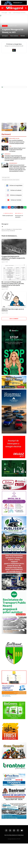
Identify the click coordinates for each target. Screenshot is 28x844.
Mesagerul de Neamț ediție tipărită (10, 179)
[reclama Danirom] (14, 800)
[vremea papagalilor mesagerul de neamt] (14, 750)
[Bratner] (14, 771)
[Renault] (14, 433)
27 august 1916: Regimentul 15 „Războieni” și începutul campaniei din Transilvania (13, 258)
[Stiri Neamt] (14, 8)
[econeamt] (14, 669)
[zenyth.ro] (14, 710)
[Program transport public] (14, 476)
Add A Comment (14, 318)
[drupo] (14, 683)
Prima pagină (4, 12)
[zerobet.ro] (14, 374)
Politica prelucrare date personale (14, 835)
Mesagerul (5, 35)
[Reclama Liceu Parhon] (14, 388)
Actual (10, 12)
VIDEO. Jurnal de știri (7, 215)
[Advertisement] (14, 69)
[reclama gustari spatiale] (14, 589)
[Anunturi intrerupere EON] (14, 447)
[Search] (26, 8)
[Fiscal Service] (14, 780)
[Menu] (2, 8)
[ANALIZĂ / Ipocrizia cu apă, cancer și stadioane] (14, 299)
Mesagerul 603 (5, 177)
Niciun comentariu (14, 35)
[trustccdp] (10, 739)
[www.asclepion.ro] (14, 515)
